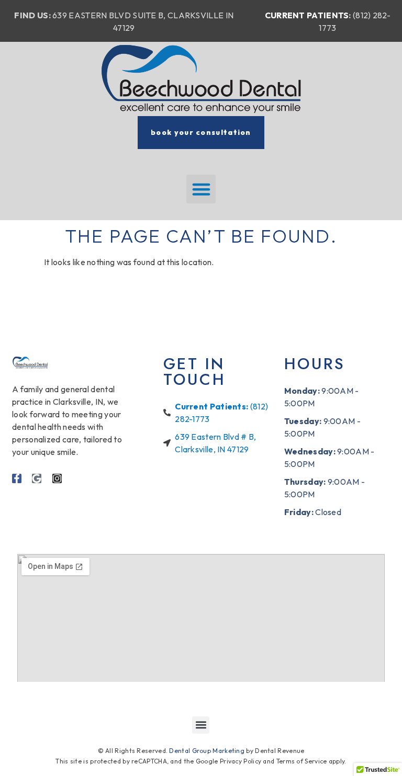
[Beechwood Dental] (201, 79)
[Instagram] (57, 478)
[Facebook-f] (16, 478)
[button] (201, 189)
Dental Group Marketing (206, 751)
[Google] (36, 478)
